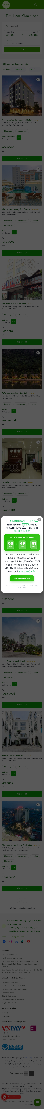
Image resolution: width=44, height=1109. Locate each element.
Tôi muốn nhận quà (22, 578)
